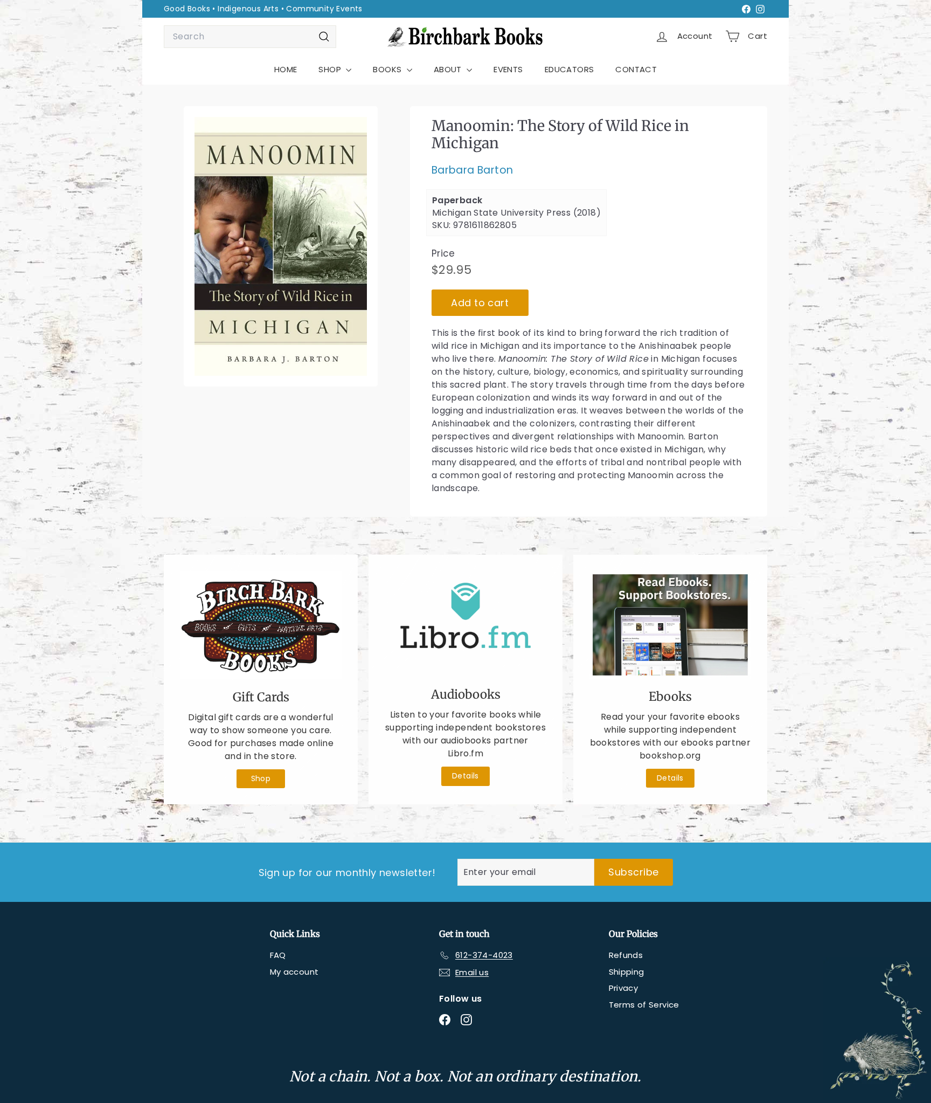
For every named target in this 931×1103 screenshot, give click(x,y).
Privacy (623, 988)
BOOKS (388, 69)
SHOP (330, 69)
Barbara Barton (472, 170)
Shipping (626, 971)
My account (294, 971)
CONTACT (636, 69)
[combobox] (250, 36)
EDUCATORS (569, 69)
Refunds (626, 955)
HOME (285, 69)
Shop (261, 778)
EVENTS (508, 69)
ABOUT (449, 69)
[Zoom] (280, 246)
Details (465, 775)
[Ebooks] (670, 625)
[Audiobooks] (465, 624)
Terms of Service (644, 1004)
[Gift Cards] (261, 625)
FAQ (278, 955)
